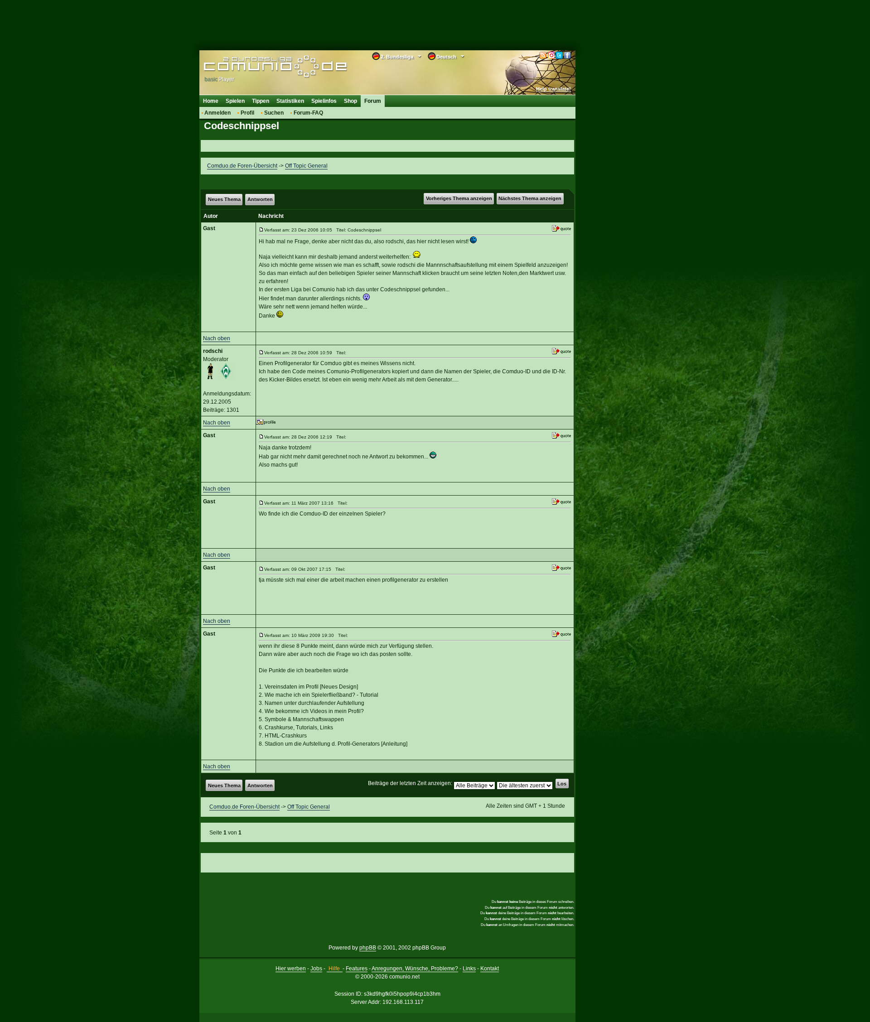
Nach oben (216, 338)
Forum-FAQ (308, 113)
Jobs (316, 968)
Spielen (235, 101)
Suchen (274, 113)
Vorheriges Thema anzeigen (459, 198)
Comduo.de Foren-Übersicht (242, 166)
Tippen (260, 101)
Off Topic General (306, 166)
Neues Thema (224, 199)
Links (469, 968)
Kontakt (489, 968)
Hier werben (291, 968)
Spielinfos (324, 101)
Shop (350, 101)
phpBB (367, 948)
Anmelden (217, 113)
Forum (372, 101)
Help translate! (553, 89)
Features (356, 968)
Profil (247, 113)
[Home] (261, 66)
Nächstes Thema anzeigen (529, 198)
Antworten (260, 199)
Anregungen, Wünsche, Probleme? (415, 968)
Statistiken (290, 101)
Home (210, 101)
